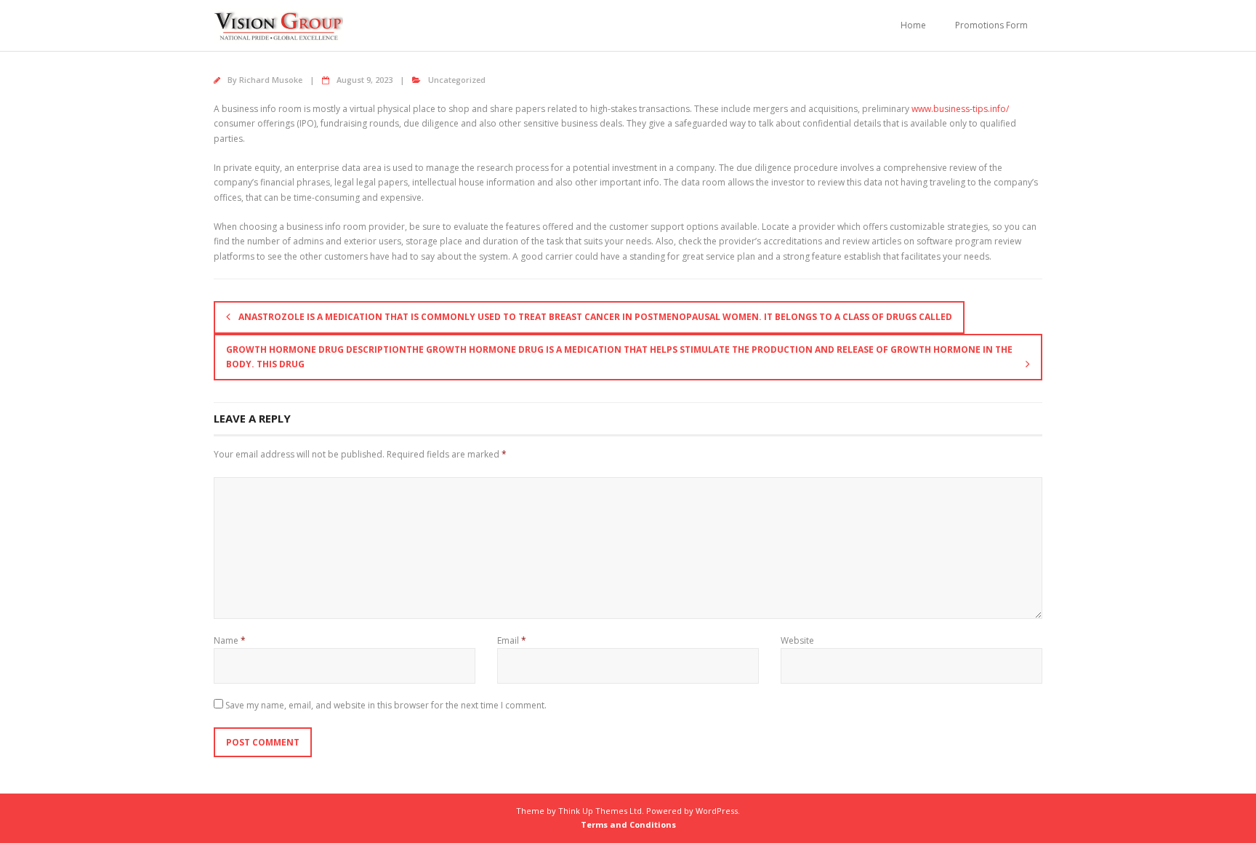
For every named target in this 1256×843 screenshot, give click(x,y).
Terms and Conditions (628, 824)
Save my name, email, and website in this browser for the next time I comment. (386, 705)
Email (511, 640)
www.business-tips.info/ (960, 109)
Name (230, 640)
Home (913, 25)
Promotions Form (991, 25)
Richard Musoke (270, 79)
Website (797, 640)
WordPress (717, 810)
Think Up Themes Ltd (600, 810)
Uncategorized (457, 79)
